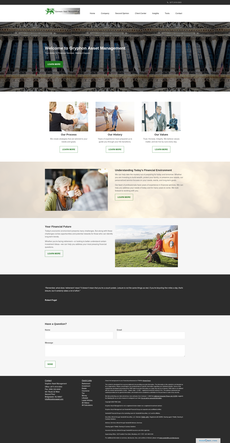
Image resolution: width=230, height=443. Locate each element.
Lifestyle (85, 398)
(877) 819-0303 (175, 2)
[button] (105, 13)
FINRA (143, 417)
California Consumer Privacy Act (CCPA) (165, 396)
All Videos (85, 402)
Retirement (86, 383)
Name (47, 330)
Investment (86, 386)
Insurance (85, 390)
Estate (84, 388)
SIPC (147, 417)
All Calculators (87, 405)
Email (119, 330)
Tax (83, 393)
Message (49, 342)
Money (84, 395)
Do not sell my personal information (151, 398)
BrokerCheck (147, 380)
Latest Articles (87, 400)
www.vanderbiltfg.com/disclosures (169, 438)
